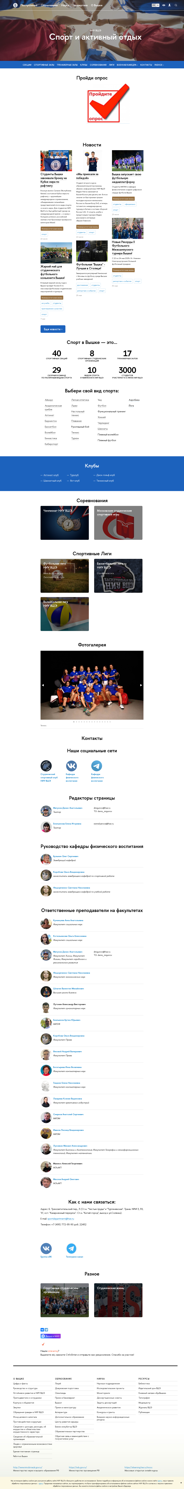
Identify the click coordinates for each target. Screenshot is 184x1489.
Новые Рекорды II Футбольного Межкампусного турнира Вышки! (123, 247)
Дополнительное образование (69, 1417)
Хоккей (102, 417)
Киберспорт (51, 444)
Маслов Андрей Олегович (66, 1179)
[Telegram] (46, 1329)
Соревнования (98, 64)
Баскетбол (50, 426)
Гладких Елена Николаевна (66, 1082)
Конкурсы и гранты (106, 1412)
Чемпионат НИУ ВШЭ (57, 511)
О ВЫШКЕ (18, 1378)
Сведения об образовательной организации (28, 1438)
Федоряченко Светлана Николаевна (71, 887)
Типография (144, 1397)
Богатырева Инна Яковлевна (67, 1067)
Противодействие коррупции (27, 1421)
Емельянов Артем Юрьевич (66, 1019)
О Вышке (96, 5)
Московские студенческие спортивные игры (114, 512)
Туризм (75, 438)
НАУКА (101, 1378)
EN (158, 5)
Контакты (146, 64)
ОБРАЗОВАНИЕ (63, 1378)
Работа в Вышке (20, 1456)
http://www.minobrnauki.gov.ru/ (27, 1467)
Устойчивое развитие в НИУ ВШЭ (29, 1393)
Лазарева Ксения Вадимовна (67, 1098)
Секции (27, 64)
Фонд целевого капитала (25, 1417)
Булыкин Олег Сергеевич (65, 856)
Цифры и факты (20, 1383)
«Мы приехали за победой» (87, 176)
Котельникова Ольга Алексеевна (69, 936)
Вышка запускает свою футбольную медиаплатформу (126, 178)
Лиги (111, 64)
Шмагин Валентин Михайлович (68, 988)
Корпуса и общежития (23, 1402)
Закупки (17, 1407)
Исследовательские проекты (110, 1388)
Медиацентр (144, 1402)
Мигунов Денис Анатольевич (67, 807)
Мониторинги (103, 1393)
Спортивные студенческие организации (60, 1290)
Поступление (28, 5)
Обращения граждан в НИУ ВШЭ (28, 1412)
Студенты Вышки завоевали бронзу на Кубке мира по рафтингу (54, 180)
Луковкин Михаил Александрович (70, 1145)
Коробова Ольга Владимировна (68, 871)
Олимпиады (60, 1393)
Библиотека (144, 1383)
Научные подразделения (108, 1383)
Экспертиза (80, 5)
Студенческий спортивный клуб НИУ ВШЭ (49, 777)
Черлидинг (103, 423)
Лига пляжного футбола (53, 577)
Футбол (102, 405)
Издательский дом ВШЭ (150, 1388)
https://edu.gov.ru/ (78, 1467)
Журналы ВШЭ (145, 1407)
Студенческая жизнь (110, 1288)
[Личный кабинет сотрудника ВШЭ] (169, 5)
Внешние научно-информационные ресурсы (113, 1418)
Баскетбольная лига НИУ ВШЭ (110, 565)
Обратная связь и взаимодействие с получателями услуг (72, 1437)
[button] (43, 685)
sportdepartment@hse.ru (61, 1218)
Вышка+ (58, 1402)
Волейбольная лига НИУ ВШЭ (55, 604)
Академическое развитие (109, 1407)
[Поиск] (176, 5)
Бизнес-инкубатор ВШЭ (66, 1426)
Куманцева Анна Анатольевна (68, 920)
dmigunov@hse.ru (102, 807)
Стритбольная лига (105, 573)
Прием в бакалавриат (65, 1397)
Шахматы (103, 428)
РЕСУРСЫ (144, 1378)
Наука (65, 5)
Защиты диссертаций (107, 1402)
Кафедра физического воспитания (72, 777)
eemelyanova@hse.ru (104, 823)
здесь (160, 1481)
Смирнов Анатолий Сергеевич (68, 1114)
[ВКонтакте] (42, 1329)
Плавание (76, 421)
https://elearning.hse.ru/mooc (138, 1467)
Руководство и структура (25, 1388)
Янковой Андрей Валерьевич (67, 1051)
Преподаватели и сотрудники (27, 1397)
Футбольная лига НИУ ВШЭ (54, 565)
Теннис (75, 432)
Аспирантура (61, 1412)
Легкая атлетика (80, 399)
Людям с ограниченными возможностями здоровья (32, 1445)
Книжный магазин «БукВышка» (152, 1393)
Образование (49, 5)
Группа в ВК (46, 1256)
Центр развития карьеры (66, 1421)
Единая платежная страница (26, 1451)
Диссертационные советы (109, 1397)
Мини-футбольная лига (53, 573)
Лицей (58, 1383)
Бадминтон (51, 421)
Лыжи (74, 405)
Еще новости (52, 329)
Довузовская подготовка (67, 1388)
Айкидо (49, 399)
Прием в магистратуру (65, 1407)
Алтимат (49, 415)
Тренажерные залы (67, 64)
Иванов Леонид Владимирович (68, 1130)
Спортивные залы (44, 64)
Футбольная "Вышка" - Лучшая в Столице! (90, 266)
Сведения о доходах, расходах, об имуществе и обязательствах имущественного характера (29, 1429)
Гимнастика (51, 438)
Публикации (144, 1412)
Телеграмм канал (74, 1256)
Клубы (83, 64)
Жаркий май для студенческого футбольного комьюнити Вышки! (53, 272)
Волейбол (50, 432)
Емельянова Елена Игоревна (67, 823)
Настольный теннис (77, 413)
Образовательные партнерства (70, 1431)
